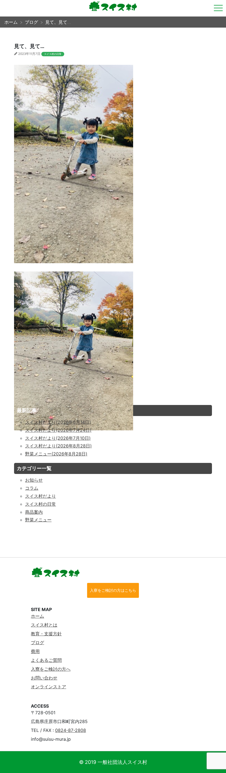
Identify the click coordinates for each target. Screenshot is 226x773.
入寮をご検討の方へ (51, 669)
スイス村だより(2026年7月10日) (58, 438)
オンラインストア (48, 686)
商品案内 (34, 512)
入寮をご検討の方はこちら (113, 590)
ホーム (37, 616)
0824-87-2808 (70, 730)
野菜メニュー (38, 520)
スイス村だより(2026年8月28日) (58, 446)
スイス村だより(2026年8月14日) (58, 422)
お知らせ (34, 480)
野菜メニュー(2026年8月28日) (56, 454)
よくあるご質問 (46, 660)
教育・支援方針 (46, 633)
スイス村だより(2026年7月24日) (58, 430)
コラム (31, 488)
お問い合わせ (44, 678)
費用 (35, 651)
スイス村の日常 (52, 54)
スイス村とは (44, 625)
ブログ (37, 642)
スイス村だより (40, 496)
